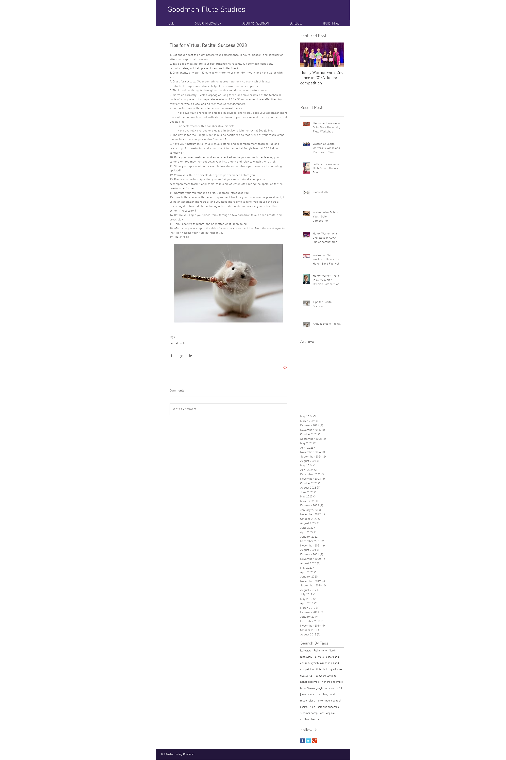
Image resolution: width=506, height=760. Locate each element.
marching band (326, 694)
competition (307, 669)
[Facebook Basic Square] (302, 740)
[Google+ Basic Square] (314, 740)
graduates (336, 669)
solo (183, 343)
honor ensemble (310, 682)
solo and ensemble (328, 707)
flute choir (322, 669)
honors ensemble (332, 682)
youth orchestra (309, 719)
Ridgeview (306, 657)
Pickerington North (324, 650)
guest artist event (326, 676)
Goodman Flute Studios (206, 10)
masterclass (307, 700)
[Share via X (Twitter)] (181, 356)
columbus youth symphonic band (319, 663)
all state (319, 657)
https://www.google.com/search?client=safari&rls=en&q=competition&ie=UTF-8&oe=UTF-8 (322, 688)
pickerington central (329, 700)
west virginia (327, 713)
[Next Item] (337, 55)
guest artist (306, 676)
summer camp (308, 713)
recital (174, 343)
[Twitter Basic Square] (308, 740)
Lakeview (305, 650)
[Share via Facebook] (171, 356)
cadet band (332, 657)
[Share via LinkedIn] (191, 356)
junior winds (307, 694)
